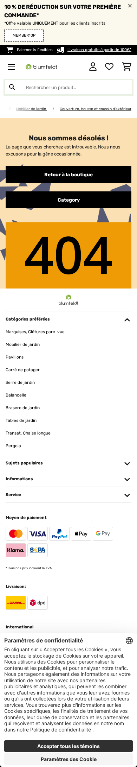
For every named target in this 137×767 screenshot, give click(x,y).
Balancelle (16, 395)
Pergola (13, 445)
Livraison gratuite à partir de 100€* (99, 49)
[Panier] (126, 67)
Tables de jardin (21, 420)
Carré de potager (23, 369)
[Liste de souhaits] (109, 67)
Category (69, 200)
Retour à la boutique (68, 174)
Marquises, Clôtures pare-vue (35, 331)
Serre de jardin (20, 382)
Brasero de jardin (23, 407)
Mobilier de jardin (31, 109)
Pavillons (15, 357)
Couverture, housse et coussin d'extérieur (95, 109)
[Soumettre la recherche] (12, 87)
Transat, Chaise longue (28, 433)
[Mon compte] (93, 67)
